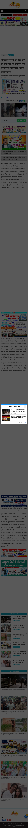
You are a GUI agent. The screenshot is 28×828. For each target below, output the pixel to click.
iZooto (25, 422)
